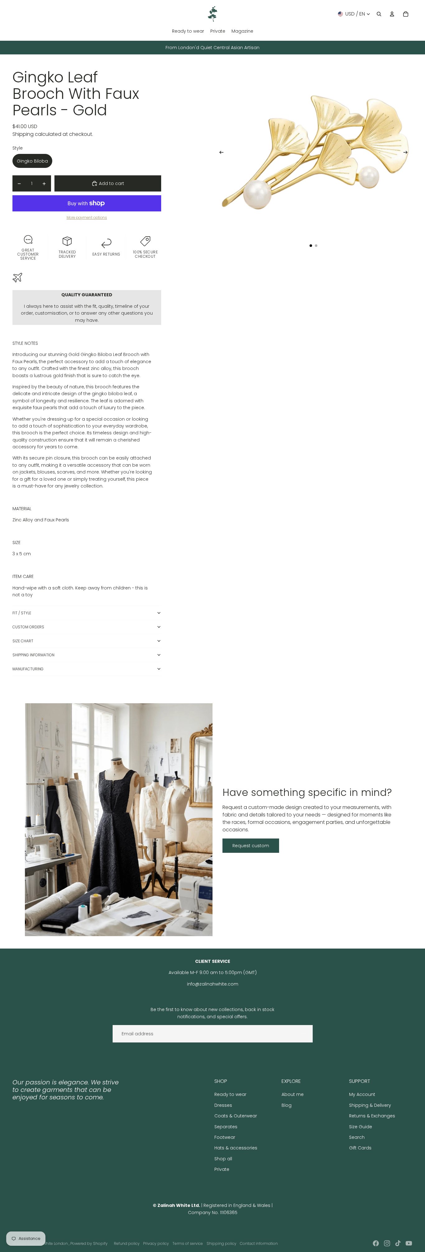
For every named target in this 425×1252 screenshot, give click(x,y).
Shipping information (33, 655)
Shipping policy (221, 1243)
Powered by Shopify (89, 1243)
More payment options (87, 217)
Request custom (250, 846)
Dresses (223, 1105)
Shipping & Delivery (370, 1105)
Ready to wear (230, 1094)
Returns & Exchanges (372, 1116)
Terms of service (187, 1243)
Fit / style (21, 613)
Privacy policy (156, 1243)
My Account (362, 1094)
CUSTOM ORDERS (28, 627)
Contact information (259, 1243)
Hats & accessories (235, 1148)
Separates (225, 1127)
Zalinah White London (48, 1243)
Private (221, 1169)
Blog (287, 1105)
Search (357, 1137)
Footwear (224, 1137)
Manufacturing (28, 669)
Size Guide (360, 1127)
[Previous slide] (219, 153)
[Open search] (379, 14)
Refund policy (127, 1243)
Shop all (223, 1159)
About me (293, 1094)
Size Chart (22, 641)
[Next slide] (407, 153)
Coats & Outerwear (235, 1116)
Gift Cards (360, 1148)
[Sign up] (304, 1034)
